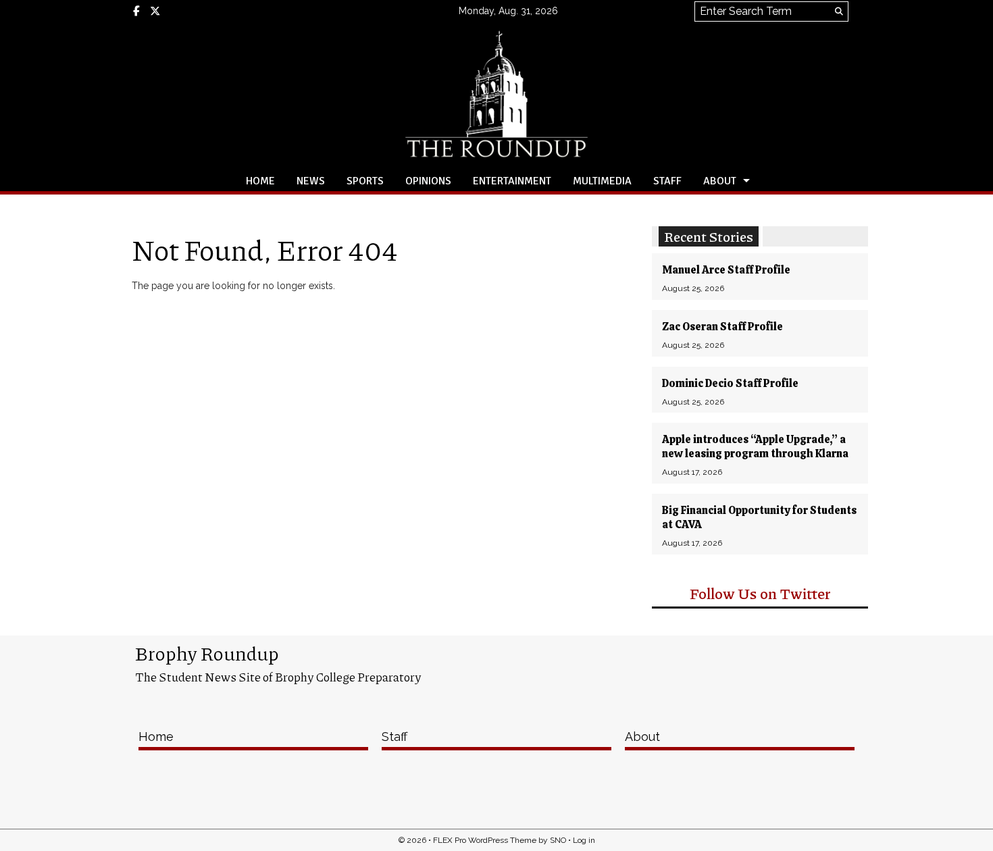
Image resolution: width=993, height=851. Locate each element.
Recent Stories (708, 236)
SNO (558, 840)
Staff (667, 181)
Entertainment (512, 181)
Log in (584, 840)
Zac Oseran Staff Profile (722, 326)
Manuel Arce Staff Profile (726, 270)
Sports (365, 181)
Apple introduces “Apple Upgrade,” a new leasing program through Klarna (755, 446)
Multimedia (602, 181)
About (719, 181)
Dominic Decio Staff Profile (730, 383)
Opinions (428, 181)
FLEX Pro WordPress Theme (484, 840)
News (311, 181)
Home (260, 181)
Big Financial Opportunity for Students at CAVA (759, 517)
